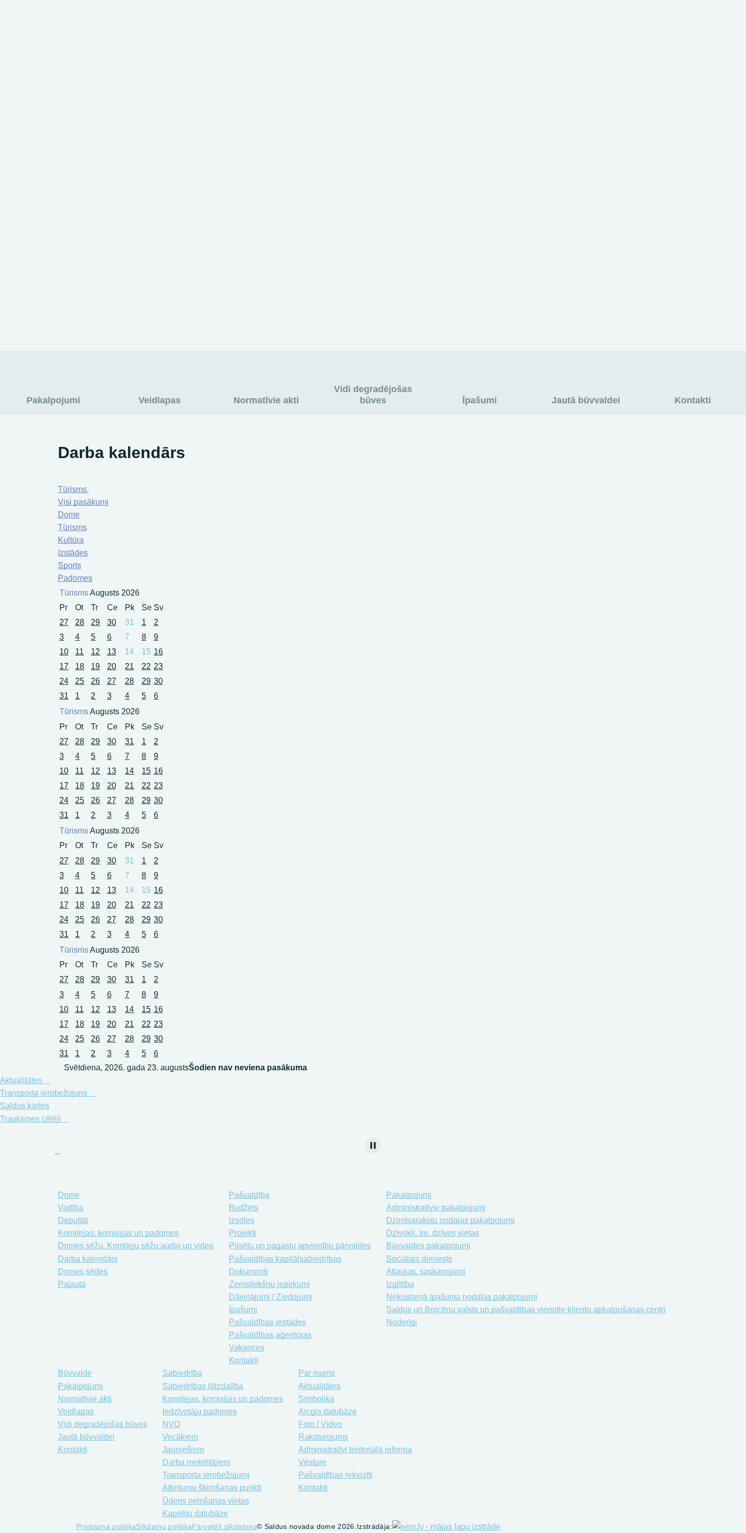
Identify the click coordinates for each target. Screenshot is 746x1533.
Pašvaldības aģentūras (270, 1335)
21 (129, 666)
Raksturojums (537, 81)
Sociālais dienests (593, 316)
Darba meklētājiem (196, 1462)
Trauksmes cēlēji (31, 1118)
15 (146, 770)
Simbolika (344, 81)
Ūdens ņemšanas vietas (86, 99)
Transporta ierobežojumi (86, 63)
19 (95, 666)
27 (64, 622)
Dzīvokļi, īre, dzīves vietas (432, 1233)
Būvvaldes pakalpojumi (428, 1245)
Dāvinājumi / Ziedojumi (270, 1297)
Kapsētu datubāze (76, 117)
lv (647, 25)
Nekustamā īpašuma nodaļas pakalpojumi (461, 1297)
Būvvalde (75, 1373)
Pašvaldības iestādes (267, 1322)
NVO (171, 1424)
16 (158, 651)
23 (158, 666)
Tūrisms (73, 489)
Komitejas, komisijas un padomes (118, 1233)
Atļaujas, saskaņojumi (425, 1271)
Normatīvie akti (266, 400)
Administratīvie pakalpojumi (436, 1207)
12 (95, 651)
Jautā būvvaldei (586, 400)
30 (111, 622)
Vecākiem (180, 1437)
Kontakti (341, 135)
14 (129, 770)
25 (79, 681)
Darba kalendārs (88, 1259)
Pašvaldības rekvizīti (363, 117)
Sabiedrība (182, 1373)
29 (95, 622)
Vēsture (526, 117)
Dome (69, 514)
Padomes (75, 578)
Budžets (243, 1207)
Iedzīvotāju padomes (199, 1411)
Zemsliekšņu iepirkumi (269, 1284)
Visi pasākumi (83, 502)
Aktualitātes (347, 63)
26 (95, 681)
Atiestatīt (619, 31)
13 (111, 651)
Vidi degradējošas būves (373, 394)
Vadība (70, 1207)
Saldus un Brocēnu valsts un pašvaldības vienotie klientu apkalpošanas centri (526, 1309)
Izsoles (241, 1220)
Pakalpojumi (53, 400)
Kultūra (71, 540)
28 (79, 622)
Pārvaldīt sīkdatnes (224, 1526)
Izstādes (73, 552)
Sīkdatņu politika (164, 1526)
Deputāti (73, 1220)
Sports (69, 565)
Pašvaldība (249, 1195)
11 (79, 651)
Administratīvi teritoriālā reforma (569, 99)
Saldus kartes (24, 1105)
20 (111, 666)
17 (64, 666)
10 (64, 651)
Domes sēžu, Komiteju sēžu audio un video (136, 1245)
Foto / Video (534, 63)
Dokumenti (248, 1271)
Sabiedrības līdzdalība (202, 1386)
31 (64, 695)
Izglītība (561, 248)
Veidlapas (160, 400)
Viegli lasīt (518, 25)
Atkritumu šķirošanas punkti (92, 81)
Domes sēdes (83, 1271)
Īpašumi (479, 400)
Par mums (253, 68)
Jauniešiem (183, 1449)
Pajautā (72, 1284)
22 (146, 666)
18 (79, 666)
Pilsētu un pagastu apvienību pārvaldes (300, 1245)
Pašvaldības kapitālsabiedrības (285, 1259)
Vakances (246, 1347)
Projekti (242, 1233)
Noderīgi (401, 1322)
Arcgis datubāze (355, 99)
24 (64, 681)
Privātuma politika (106, 1526)
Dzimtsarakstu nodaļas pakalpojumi (450, 1220)
